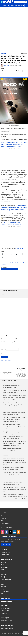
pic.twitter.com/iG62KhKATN (15, 224)
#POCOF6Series (8, 222)
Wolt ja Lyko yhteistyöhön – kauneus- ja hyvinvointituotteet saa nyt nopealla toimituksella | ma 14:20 (14, 427)
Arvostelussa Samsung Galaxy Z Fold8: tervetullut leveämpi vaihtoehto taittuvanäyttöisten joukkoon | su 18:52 (14, 475)
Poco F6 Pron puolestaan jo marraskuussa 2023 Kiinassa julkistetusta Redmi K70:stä (14, 144)
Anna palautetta (5, 610)
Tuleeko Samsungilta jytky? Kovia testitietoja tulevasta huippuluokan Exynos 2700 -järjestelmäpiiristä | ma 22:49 (13, 385)
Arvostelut (3, 562)
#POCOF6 (3, 224)
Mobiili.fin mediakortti (6, 620)
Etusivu (3, 516)
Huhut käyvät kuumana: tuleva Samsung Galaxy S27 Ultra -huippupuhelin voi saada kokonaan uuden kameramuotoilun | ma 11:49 (14, 443)
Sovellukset (4, 574)
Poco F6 (5, 268)
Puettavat (3, 572)
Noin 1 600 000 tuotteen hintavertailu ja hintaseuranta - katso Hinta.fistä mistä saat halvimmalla (13, 262)
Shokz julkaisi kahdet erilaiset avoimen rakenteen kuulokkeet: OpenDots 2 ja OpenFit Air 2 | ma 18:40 (14, 405)
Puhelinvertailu (5, 523)
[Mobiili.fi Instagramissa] (2, 532)
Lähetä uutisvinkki (5, 608)
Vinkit (2, 564)
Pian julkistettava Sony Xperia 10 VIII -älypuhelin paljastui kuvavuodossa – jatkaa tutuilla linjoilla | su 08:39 (14, 489)
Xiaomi (16, 268)
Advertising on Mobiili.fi (7, 628)
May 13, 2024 (19, 248)
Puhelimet (3, 518)
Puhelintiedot (4, 5)
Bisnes (2, 589)
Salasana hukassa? (6, 360)
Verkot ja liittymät (5, 577)
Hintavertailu (13, 5)
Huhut (2, 594)
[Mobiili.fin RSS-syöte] (18, 532)
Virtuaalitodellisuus (6, 579)
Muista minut (5, 354)
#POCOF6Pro (16, 222)
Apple (2, 584)
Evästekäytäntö (5, 554)
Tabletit (3, 569)
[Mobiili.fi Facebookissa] (6, 532)
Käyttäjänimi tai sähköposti (8, 341)
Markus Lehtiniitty (6, 65)
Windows (3, 586)
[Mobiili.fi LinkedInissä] (14, 532)
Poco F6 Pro (11, 268)
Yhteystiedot (4, 613)
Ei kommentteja (24, 53)
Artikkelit (20, 5)
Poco (2, 268)
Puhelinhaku (4, 520)
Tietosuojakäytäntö (5, 552)
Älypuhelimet (3, 53)
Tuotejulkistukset (5, 591)
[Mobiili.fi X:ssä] (10, 532)
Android (3, 581)
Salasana (3, 349)
